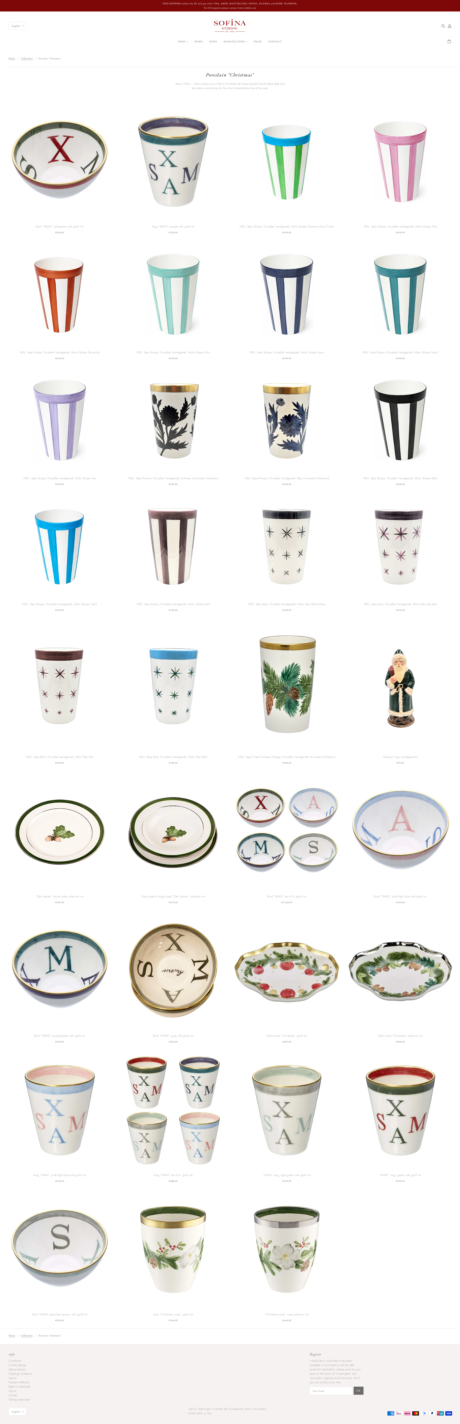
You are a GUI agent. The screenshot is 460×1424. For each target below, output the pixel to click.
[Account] (449, 25)
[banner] (230, 26)
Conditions (15, 1361)
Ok (358, 1390)
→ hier (207, 1413)
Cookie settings (17, 1365)
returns (12, 1378)
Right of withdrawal (19, 1386)
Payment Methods (19, 1382)
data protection (17, 1369)
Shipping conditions (20, 1374)
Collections (27, 58)
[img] (443, 25)
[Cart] (449, 41)
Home (12, 58)
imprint (12, 1391)
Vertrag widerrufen (19, 1399)
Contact (13, 1395)
